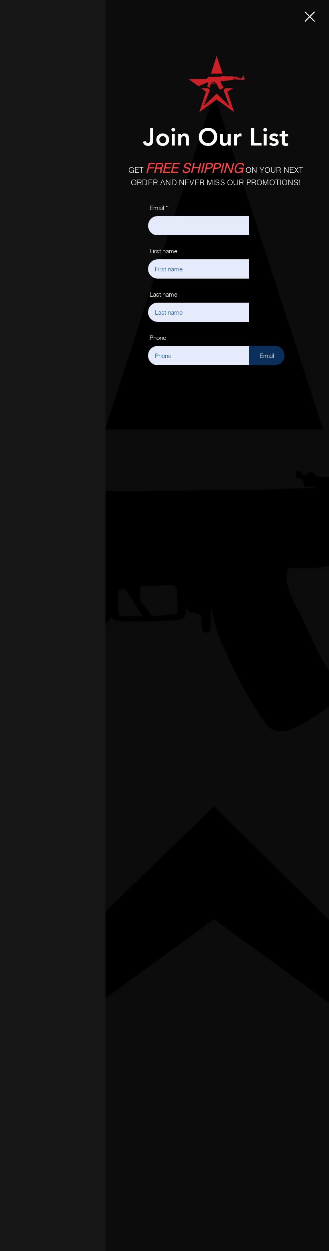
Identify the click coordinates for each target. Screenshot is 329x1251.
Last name (163, 294)
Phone (158, 338)
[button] (310, 16)
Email (157, 208)
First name (163, 251)
